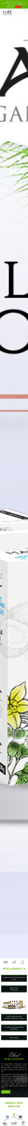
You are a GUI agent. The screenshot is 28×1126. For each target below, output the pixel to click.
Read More (6, 1092)
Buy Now (18, 6)
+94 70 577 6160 (16, 2)
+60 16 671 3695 (21, 3)
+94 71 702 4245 (10, 3)
